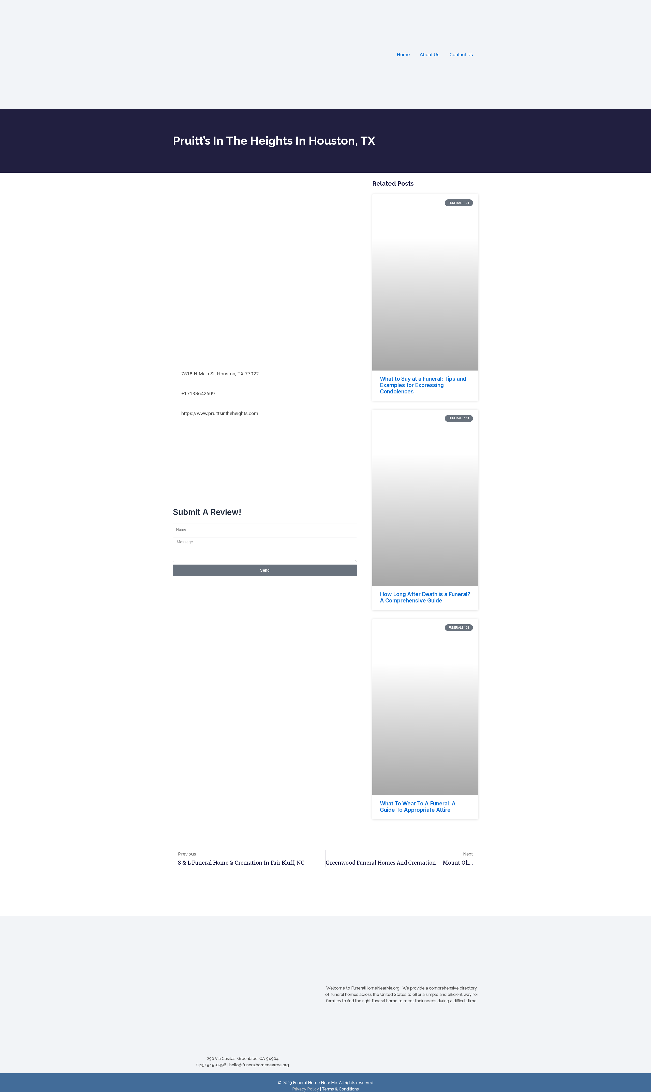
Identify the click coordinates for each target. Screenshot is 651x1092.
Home (403, 54)
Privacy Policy (305, 1089)
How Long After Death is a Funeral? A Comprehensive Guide (425, 597)
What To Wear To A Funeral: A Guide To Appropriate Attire (418, 806)
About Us (429, 54)
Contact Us (461, 54)
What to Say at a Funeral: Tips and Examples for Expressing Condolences (423, 385)
